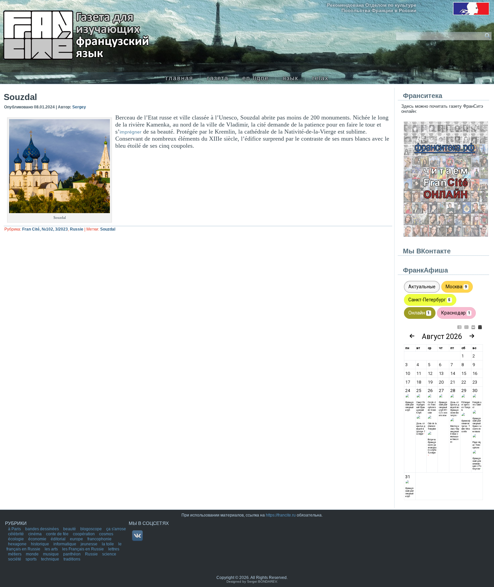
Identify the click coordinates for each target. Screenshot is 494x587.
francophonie (99, 539)
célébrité (16, 534)
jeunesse (89, 544)
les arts (52, 549)
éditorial (59, 539)
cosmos (106, 534)
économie (37, 539)
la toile (108, 544)
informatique (65, 544)
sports (32, 559)
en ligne (255, 78)
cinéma (35, 534)
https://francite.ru (281, 515)
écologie (16, 539)
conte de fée (58, 534)
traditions (72, 559)
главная (179, 78)
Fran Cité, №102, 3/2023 (45, 229)
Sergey (79, 107)
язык (290, 78)
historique (40, 544)
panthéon (72, 554)
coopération (84, 534)
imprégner (130, 132)
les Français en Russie (83, 549)
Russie (76, 229)
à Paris (15, 529)
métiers (15, 554)
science (109, 554)
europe (77, 539)
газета (218, 78)
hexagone (18, 544)
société (15, 559)
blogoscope (91, 529)
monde (33, 554)
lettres (113, 549)
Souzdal (107, 229)
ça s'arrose (116, 529)
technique (50, 559)
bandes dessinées (42, 529)
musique (51, 554)
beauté (70, 529)
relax (320, 78)
